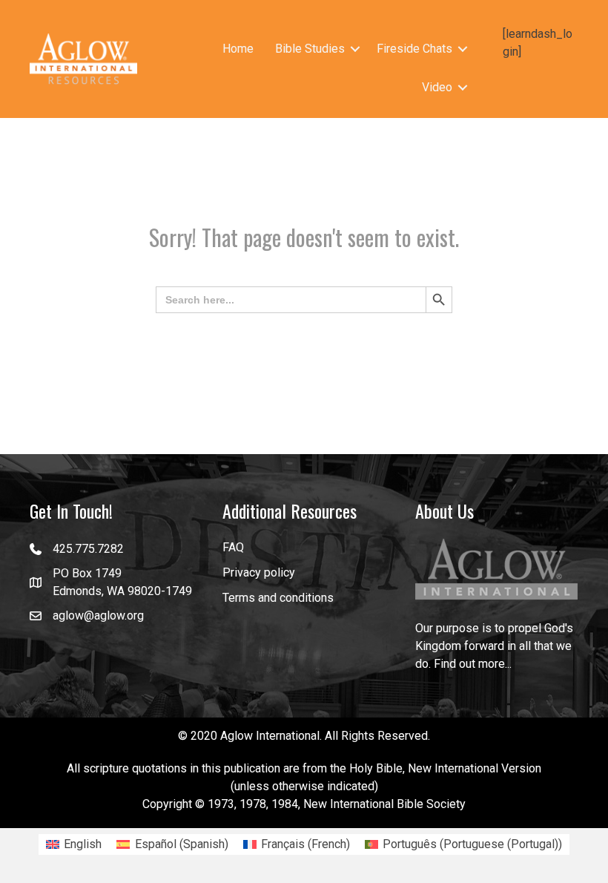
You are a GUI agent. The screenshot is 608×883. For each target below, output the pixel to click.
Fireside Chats (414, 49)
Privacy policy (258, 572)
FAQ (233, 547)
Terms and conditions (278, 598)
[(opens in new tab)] (496, 569)
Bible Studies (310, 49)
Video (437, 87)
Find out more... (473, 664)
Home (238, 49)
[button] (355, 49)
